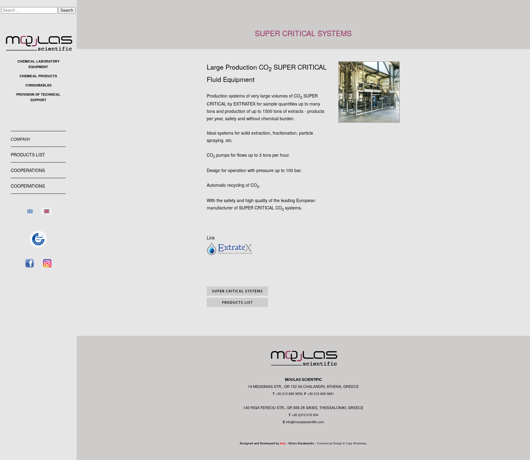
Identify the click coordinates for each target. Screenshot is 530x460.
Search (66, 10)
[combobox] (29, 10)
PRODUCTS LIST (28, 154)
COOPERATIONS (28, 170)
